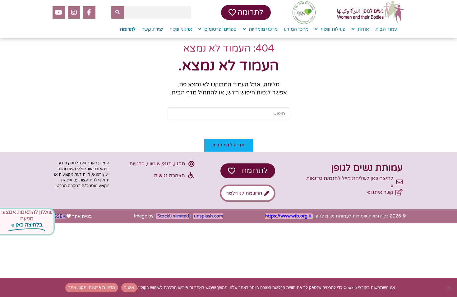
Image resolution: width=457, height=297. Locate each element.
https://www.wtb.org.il (288, 216)
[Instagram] (74, 12)
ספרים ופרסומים (220, 29)
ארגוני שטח (180, 29)
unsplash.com (208, 216)
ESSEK (58, 216)
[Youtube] (59, 12)
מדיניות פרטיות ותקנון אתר (91, 287)
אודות (363, 29)
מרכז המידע (296, 29)
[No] (449, 288)
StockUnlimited (172, 216)
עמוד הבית (386, 29)
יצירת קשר (152, 29)
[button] (228, 228)
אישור (129, 287)
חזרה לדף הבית (228, 145)
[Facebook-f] (89, 12)
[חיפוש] (117, 12)
